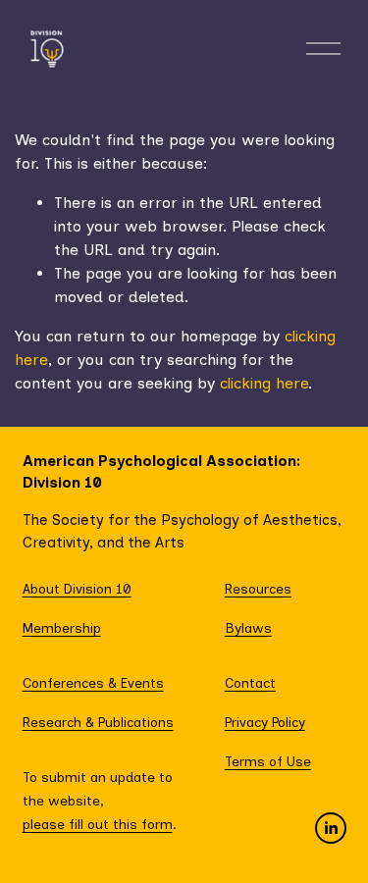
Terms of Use (268, 761)
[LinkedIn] (330, 828)
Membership (62, 628)
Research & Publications (98, 722)
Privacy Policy (265, 722)
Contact (250, 683)
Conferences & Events (93, 683)
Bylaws (248, 628)
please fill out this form (98, 824)
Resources (258, 589)
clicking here (264, 383)
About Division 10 (77, 589)
